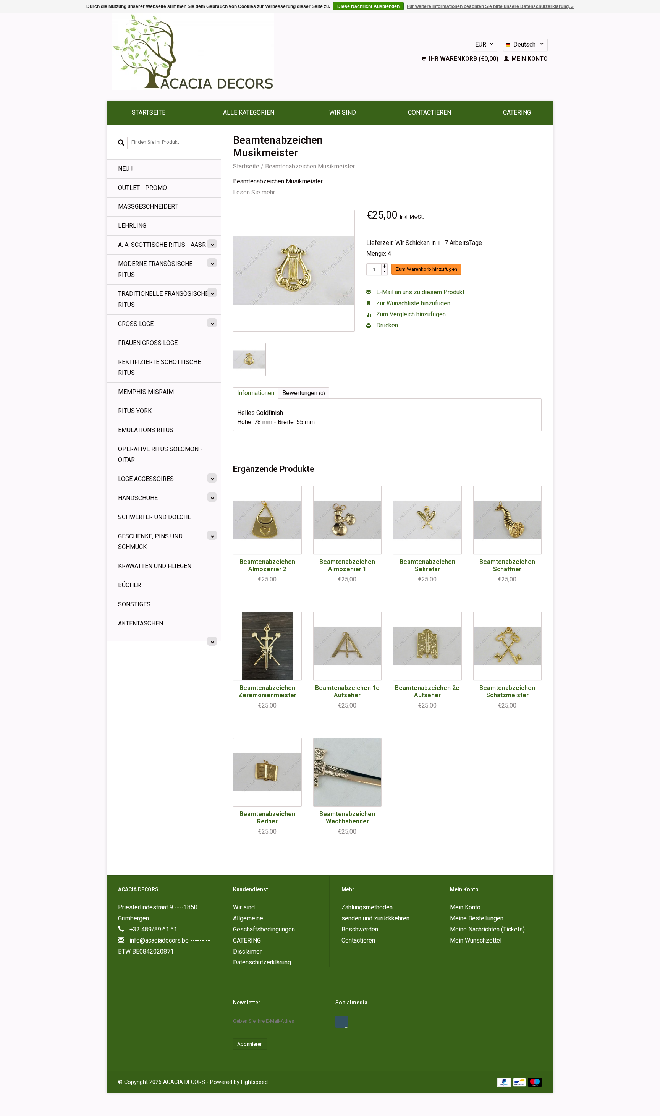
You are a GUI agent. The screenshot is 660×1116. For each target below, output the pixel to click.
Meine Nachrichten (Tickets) (487, 929)
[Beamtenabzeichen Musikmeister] (293, 270)
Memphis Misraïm (146, 391)
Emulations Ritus (145, 430)
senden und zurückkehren (375, 918)
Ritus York (135, 411)
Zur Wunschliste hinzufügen (412, 303)
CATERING (517, 112)
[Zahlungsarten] (505, 1081)
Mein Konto (529, 58)
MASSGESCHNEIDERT (148, 206)
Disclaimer (247, 951)
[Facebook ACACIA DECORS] (341, 1022)
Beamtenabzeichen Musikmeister (310, 166)
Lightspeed (254, 1082)
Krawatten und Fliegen (154, 566)
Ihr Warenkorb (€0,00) (463, 58)
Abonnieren (250, 1044)
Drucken (386, 325)
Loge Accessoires (146, 479)
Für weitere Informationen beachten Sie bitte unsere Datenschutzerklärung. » (490, 6)
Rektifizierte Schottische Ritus (159, 367)
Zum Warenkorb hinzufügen (426, 269)
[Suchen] (121, 143)
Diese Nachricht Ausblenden (368, 6)
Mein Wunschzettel (475, 940)
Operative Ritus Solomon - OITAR (160, 454)
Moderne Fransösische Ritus (155, 269)
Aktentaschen (140, 623)
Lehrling (132, 225)
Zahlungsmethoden (367, 907)
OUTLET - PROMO (142, 187)
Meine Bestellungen (476, 918)
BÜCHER (129, 585)
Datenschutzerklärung (262, 962)
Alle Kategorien (248, 112)
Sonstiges (134, 604)
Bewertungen (303, 393)
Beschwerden (359, 929)
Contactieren (429, 112)
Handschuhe (138, 498)
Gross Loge (136, 323)
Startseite (148, 112)
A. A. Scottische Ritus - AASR (162, 244)
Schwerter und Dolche (154, 517)
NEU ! (125, 168)
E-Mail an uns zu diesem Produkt (419, 292)
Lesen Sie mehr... (255, 192)
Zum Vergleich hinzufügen (410, 314)
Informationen (255, 393)
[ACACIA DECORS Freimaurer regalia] (234, 51)
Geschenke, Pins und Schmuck (150, 542)
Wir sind (342, 112)
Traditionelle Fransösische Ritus (163, 299)
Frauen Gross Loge (148, 343)
